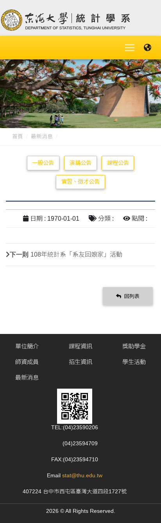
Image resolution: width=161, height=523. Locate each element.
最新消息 (42, 136)
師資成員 (27, 362)
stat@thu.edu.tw (82, 475)
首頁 (17, 136)
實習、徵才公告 (80, 181)
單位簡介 (27, 346)
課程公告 (118, 163)
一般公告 (43, 163)
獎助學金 (134, 346)
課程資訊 (80, 346)
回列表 (131, 296)
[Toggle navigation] (129, 47)
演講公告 (80, 163)
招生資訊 (80, 362)
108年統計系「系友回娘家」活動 (76, 254)
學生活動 (134, 362)
